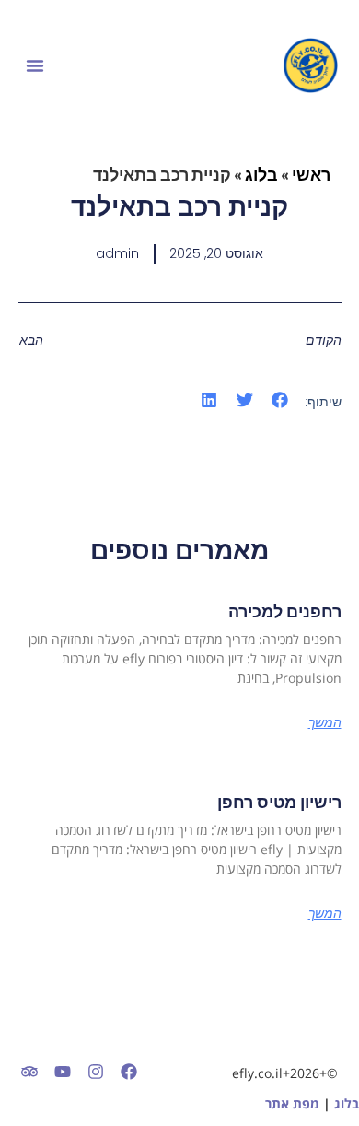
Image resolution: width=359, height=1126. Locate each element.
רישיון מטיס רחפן (279, 802)
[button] (35, 65)
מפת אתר (292, 1103)
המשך (325, 722)
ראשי (311, 174)
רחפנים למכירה (285, 611)
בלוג (261, 174)
